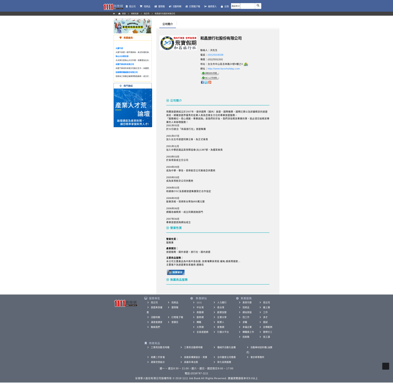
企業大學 (221, 317)
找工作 (246, 317)
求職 (245, 322)
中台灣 (200, 307)
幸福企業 (247, 327)
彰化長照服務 (224, 362)
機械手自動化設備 (226, 347)
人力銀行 (221, 302)
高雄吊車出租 (191, 362)
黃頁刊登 (247, 302)
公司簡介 (167, 24)
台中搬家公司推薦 (226, 357)
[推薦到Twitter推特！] (206, 82)
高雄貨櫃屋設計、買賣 (195, 357)
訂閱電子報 (177, 317)
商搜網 (200, 312)
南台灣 (220, 307)
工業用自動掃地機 (193, 347)
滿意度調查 (157, 322)
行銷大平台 (223, 332)
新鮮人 (220, 322)
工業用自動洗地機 (160, 347)
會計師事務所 (258, 357)
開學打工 (267, 332)
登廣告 (174, 322)
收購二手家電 (158, 357)
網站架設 (247, 312)
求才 (265, 317)
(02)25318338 (215, 54)
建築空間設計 (158, 362)
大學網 (200, 327)
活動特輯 (155, 317)
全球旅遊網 (202, 332)
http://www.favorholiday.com (224, 68)
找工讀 (266, 337)
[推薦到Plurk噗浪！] (210, 82)
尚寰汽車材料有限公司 (125, 64)
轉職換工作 (248, 332)
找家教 (246, 337)
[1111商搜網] (113, 6)
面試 (265, 322)
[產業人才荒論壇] (133, 107)
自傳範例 (267, 327)
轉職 (199, 322)
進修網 (200, 317)
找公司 (154, 302)
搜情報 (174, 307)
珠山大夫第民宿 (122, 56)
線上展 (266, 307)
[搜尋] (258, 6)
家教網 (220, 327)
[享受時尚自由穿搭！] (133, 25)
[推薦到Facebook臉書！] (202, 82)
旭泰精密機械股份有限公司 (127, 72)
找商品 (174, 302)
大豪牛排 (119, 48)
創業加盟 (221, 312)
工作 (265, 312)
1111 (199, 302)
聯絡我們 (155, 327)
